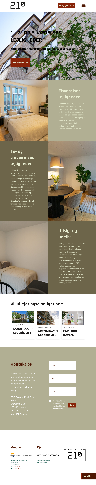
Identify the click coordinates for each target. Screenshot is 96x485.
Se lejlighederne (66, 6)
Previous (14, 316)
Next (31, 316)
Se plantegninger (20, 62)
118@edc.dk (17, 469)
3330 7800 (16, 467)
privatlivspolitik (58, 409)
